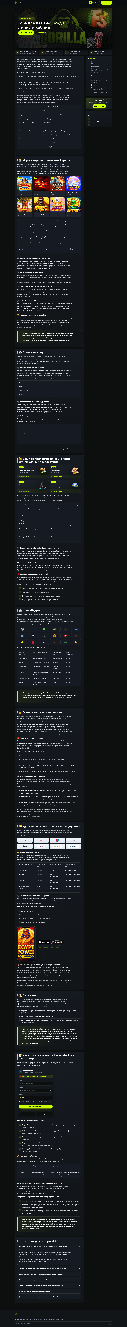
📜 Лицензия (94, 85)
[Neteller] (57, 846)
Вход (96, 3)
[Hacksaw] (44, 629)
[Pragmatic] (65, 629)
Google (27, 1114)
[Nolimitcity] (44, 636)
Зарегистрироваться (35, 1106)
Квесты (58, 3)
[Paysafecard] (73, 846)
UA (87, 2)
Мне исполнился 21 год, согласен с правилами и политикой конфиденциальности (36, 1102)
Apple (44, 1114)
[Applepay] (25, 846)
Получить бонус (26, 32)
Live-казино (30, 3)
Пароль (21, 1087)
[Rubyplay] (65, 636)
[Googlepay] (73, 840)
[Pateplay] (22, 642)
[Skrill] (41, 846)
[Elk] (76, 629)
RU (90, 2)
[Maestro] (57, 840)
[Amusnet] (55, 629)
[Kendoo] (33, 636)
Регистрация (107, 3)
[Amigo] (76, 636)
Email (20, 1080)
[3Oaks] (55, 636)
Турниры (109, 1314)
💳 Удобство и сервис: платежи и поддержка (99, 81)
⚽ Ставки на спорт (95, 66)
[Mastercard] (41, 840)
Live (99, 1314)
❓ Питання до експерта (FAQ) (98, 92)
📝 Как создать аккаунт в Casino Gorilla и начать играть (99, 88)
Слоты (22, 3)
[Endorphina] (55, 642)
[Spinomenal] (22, 636)
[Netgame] (65, 642)
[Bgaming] (76, 642)
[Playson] (33, 629)
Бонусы (39, 3)
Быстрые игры (48, 3)
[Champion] (22, 629)
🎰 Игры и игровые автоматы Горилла (98, 62)
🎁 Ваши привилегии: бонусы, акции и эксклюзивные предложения (99, 70)
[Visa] (25, 840)
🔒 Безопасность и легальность (99, 78)
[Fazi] (33, 642)
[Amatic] (44, 642)
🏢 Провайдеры (94, 75)
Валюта (21, 1094)
